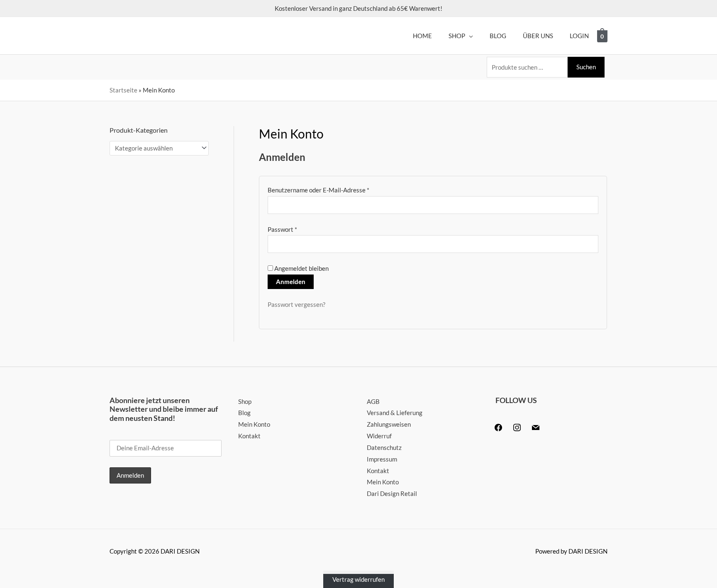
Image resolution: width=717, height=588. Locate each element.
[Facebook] (498, 426)
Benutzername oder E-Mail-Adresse (335, 189)
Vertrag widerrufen (358, 579)
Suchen (586, 66)
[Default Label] (536, 426)
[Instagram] (517, 426)
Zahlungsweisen (389, 424)
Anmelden (290, 281)
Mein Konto (254, 424)
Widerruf (379, 436)
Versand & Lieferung (394, 412)
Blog (244, 412)
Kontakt (249, 436)
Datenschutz (384, 447)
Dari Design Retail (392, 493)
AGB (373, 401)
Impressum (382, 459)
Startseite (123, 90)
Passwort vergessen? (296, 304)
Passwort (298, 228)
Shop (244, 401)
